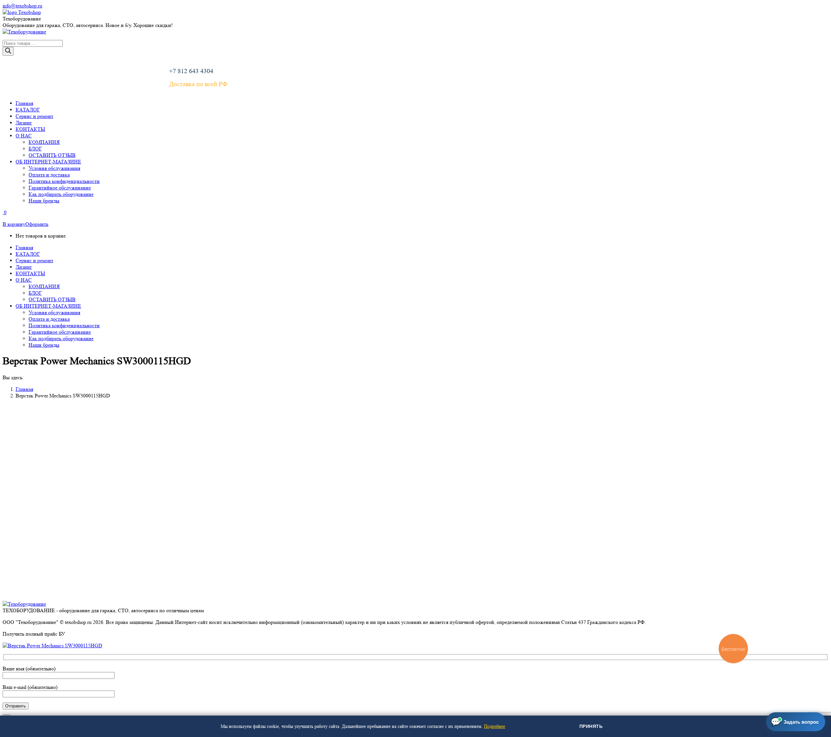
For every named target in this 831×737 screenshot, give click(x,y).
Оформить (36, 224)
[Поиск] (8, 51)
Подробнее (494, 726)
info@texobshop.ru (22, 6)
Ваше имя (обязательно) (29, 669)
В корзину (14, 224)
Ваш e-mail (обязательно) (30, 687)
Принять (590, 726)
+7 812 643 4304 (191, 71)
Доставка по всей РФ (198, 84)
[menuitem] (24, 103)
